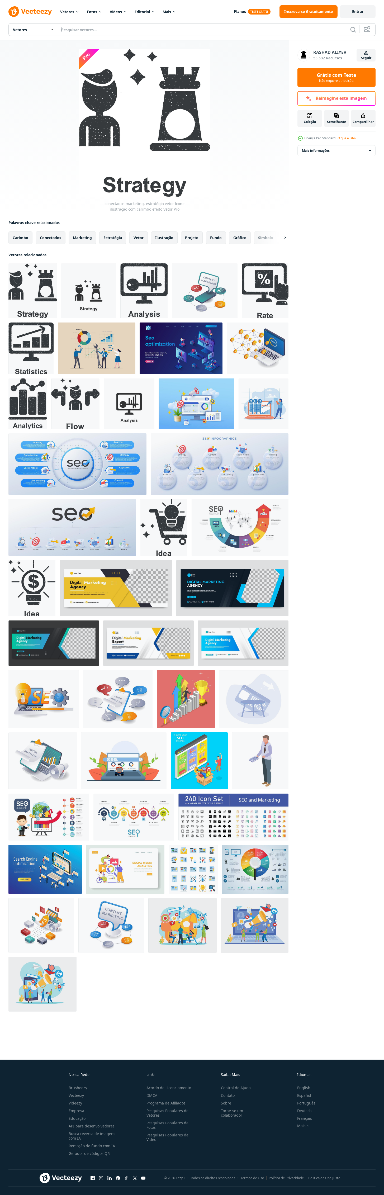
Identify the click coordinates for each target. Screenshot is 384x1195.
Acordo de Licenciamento (168, 1087)
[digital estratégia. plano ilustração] (125, 869)
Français (304, 1118)
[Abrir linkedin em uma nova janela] (109, 1178)
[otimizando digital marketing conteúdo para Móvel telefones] (205, 290)
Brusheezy (78, 1087)
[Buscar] (353, 29)
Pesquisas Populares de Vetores (167, 1113)
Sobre (226, 1103)
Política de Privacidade (286, 1177)
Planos (240, 11)
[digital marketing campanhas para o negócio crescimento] (42, 760)
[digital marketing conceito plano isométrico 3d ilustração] (118, 699)
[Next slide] (280, 237)
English (303, 1087)
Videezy (75, 1103)
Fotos (92, 11)
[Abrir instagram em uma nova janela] (101, 1178)
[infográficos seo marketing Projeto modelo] (77, 464)
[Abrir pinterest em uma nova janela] (118, 1178)
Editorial (142, 11)
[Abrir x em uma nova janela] (135, 1178)
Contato (228, 1095)
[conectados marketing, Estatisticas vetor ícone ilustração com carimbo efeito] (31, 348)
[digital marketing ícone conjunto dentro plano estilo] (193, 869)
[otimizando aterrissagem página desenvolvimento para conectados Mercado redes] (41, 925)
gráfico (239, 237)
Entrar (357, 11)
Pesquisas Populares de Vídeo (167, 1137)
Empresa (76, 1110)
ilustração (164, 237)
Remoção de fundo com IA (92, 1145)
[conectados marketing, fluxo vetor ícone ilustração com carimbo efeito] (75, 403)
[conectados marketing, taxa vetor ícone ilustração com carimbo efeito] (265, 290)
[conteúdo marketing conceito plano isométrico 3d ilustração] (111, 925)
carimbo (20, 237)
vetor (139, 237)
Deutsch (304, 1110)
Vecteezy (76, 1095)
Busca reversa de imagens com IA (92, 1136)
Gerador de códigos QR (89, 1153)
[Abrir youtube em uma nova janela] (143, 1178)
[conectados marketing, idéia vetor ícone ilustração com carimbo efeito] (163, 527)
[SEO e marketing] (233, 817)
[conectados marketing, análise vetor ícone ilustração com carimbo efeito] (144, 290)
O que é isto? (347, 138)
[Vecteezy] (30, 11)
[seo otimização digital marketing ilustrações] (196, 403)
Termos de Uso (252, 1177)
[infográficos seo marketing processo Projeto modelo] (219, 464)
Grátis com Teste (336, 77)
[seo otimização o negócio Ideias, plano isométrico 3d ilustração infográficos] (43, 699)
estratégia (112, 237)
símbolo (265, 237)
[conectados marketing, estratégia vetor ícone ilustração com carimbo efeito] (32, 290)
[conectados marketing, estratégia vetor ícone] (88, 290)
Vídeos (116, 11)
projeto (191, 237)
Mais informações (316, 150)
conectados (50, 237)
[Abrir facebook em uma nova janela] (93, 1178)
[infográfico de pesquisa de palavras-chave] (255, 869)
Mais (167, 11)
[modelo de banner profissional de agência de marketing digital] (116, 588)
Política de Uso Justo (324, 1177)
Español (304, 1095)
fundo (216, 237)
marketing (82, 237)
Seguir (366, 58)
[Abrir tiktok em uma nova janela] (126, 1178)
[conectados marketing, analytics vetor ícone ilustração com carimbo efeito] (27, 403)
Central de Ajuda (236, 1087)
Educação (77, 1118)
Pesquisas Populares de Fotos (167, 1125)
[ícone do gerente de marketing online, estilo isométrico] (260, 760)
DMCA (151, 1095)
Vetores (67, 11)
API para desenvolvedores (92, 1125)
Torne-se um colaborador (232, 1113)
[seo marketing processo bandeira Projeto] (72, 527)
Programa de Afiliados (166, 1103)
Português (306, 1103)
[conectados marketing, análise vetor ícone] (129, 403)
